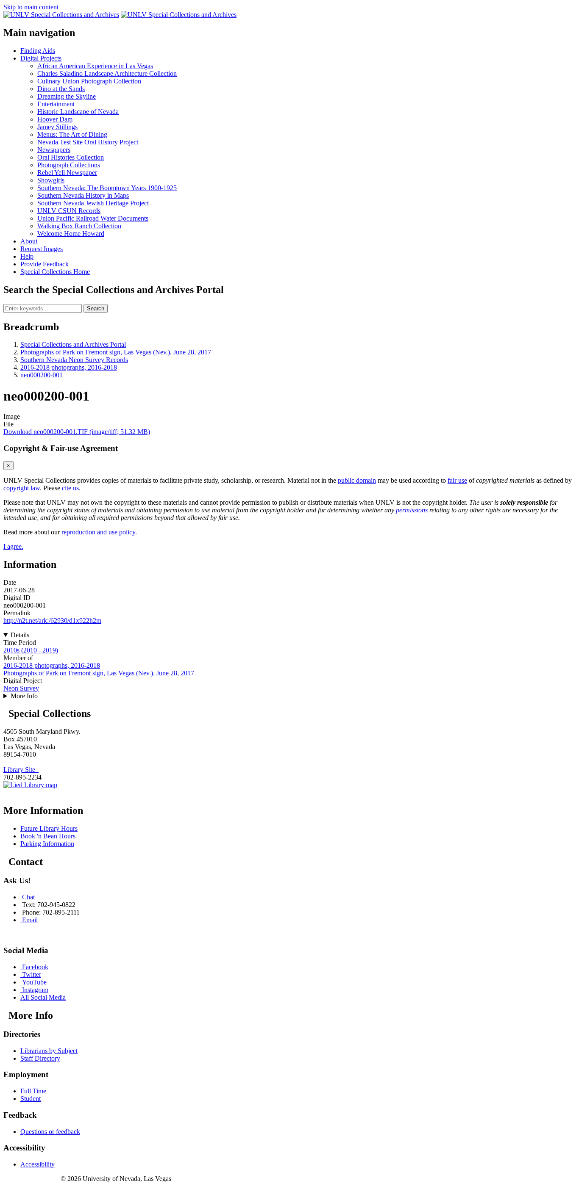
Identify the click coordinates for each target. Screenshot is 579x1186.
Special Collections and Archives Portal (73, 344)
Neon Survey (21, 688)
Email (30, 919)
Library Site (21, 769)
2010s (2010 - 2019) (30, 650)
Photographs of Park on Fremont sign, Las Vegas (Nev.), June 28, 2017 (115, 352)
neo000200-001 (41, 375)
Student (30, 1098)
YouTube (34, 982)
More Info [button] (24, 695)
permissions (412, 510)
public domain (357, 480)
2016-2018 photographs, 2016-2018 (68, 367)
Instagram (35, 989)
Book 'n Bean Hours (47, 836)
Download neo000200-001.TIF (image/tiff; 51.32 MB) (76, 431)
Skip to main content (30, 7)
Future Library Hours (49, 828)
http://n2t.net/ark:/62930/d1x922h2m (52, 620)
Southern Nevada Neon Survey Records (74, 359)
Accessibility (37, 1164)
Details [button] (20, 635)
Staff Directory (40, 1058)
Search (95, 308)
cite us (70, 488)
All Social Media (43, 997)
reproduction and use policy (98, 532)
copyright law (21, 488)
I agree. (13, 546)
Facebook (35, 966)
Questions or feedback (50, 1131)
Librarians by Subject (49, 1050)
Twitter (31, 974)
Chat (28, 897)
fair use (457, 480)
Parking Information (47, 843)
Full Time (33, 1091)
